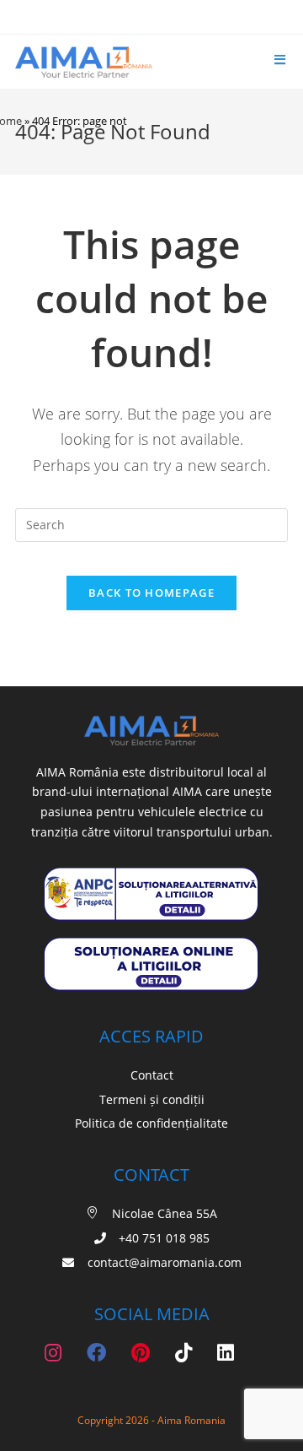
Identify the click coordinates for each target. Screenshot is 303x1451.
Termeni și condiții (152, 1099)
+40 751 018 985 (164, 1238)
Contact (151, 1075)
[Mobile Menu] (281, 60)
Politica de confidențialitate (151, 1123)
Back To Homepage (151, 592)
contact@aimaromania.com (163, 1262)
